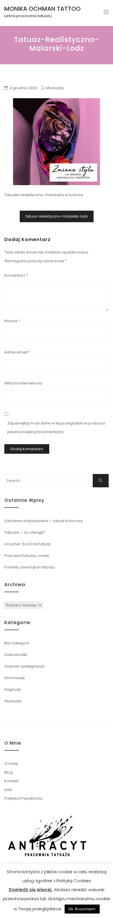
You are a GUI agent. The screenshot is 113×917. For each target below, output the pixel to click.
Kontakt (11, 781)
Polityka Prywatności (23, 798)
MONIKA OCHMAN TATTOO (42, 9)
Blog (8, 772)
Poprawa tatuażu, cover (26, 555)
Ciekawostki (15, 654)
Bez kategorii (16, 643)
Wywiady (12, 701)
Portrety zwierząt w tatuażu (29, 567)
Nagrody (12, 689)
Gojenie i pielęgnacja (24, 666)
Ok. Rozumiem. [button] (82, 909)
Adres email (17, 352)
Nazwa (12, 321)
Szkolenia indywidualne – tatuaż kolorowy (43, 521)
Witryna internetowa (23, 383)
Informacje (14, 678)
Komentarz (16, 275)
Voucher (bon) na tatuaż (27, 544)
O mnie (11, 763)
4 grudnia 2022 (23, 88)
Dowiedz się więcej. (30, 890)
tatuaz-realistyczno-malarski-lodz (56, 216)
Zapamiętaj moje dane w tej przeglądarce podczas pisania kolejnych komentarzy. (56, 427)
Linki (8, 789)
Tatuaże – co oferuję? (24, 532)
